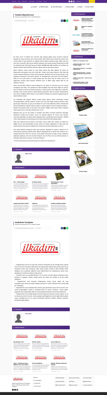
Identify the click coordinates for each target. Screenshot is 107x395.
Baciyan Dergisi (83, 171)
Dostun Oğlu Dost (55, 342)
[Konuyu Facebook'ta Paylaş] (62, 21)
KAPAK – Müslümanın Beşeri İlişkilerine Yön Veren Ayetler (21, 364)
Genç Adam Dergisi (23, 16)
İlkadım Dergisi (83, 115)
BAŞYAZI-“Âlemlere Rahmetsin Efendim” (59, 364)
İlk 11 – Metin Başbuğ (18, 182)
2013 (29, 16)
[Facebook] (69, 1)
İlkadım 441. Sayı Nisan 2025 (86, 27)
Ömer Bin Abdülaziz (37, 363)
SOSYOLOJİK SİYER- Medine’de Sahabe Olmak (87, 42)
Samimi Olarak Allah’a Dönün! (21, 203)
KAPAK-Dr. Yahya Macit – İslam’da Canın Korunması (82, 78)
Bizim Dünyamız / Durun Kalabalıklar (57, 182)
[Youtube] (74, 1)
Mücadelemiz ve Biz (18, 342)
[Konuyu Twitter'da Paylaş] (64, 21)
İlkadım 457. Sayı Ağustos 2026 (80, 60)
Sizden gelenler (30, 228)
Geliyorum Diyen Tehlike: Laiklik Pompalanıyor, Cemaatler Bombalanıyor (87, 19)
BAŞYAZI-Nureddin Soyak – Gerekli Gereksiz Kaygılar (81, 64)
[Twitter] (71, 1)
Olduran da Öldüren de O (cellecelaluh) (87, 49)
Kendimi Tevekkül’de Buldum (58, 203)
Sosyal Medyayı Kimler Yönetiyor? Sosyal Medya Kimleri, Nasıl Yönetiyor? (87, 35)
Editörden (34, 203)
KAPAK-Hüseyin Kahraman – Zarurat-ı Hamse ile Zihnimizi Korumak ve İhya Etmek (82, 73)
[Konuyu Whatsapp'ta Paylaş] (67, 21)
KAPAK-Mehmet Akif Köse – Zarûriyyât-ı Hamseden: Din (82, 69)
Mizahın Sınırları (36, 342)
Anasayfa (17, 16)
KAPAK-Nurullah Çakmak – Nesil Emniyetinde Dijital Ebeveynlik (80, 83)
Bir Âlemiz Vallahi (36, 182)
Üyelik (92, 1)
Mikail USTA (28, 153)
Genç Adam (28, 313)
